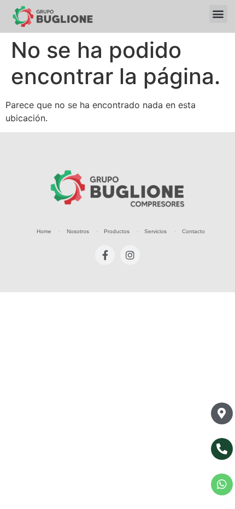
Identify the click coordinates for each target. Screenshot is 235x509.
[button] (218, 14)
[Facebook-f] (105, 255)
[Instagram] (130, 255)
